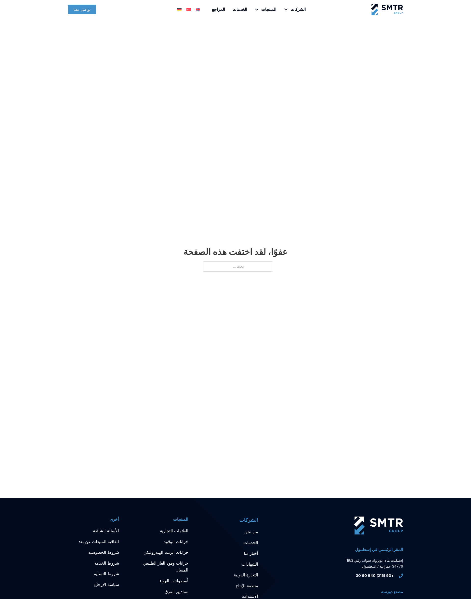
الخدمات (240, 9)
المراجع (218, 9)
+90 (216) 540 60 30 (375, 575)
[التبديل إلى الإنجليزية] (198, 9)
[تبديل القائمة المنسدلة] (286, 9)
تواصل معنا (82, 9)
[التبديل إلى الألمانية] (179, 9)
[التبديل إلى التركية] (188, 9)
